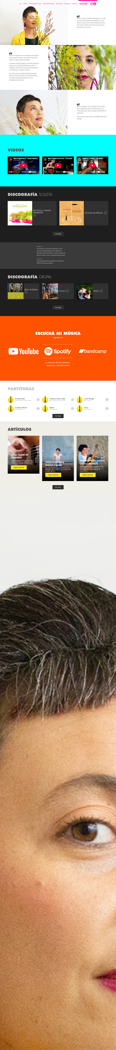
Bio (21, 3)
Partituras (59, 3)
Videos (25, 3)
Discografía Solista (35, 3)
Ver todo (58, 234)
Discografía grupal (48, 3)
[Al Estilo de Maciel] (71, 213)
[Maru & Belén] (16, 291)
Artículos (67, 3)
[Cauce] (50, 291)
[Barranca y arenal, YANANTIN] (20, 213)
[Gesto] (84, 291)
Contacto (75, 3)
